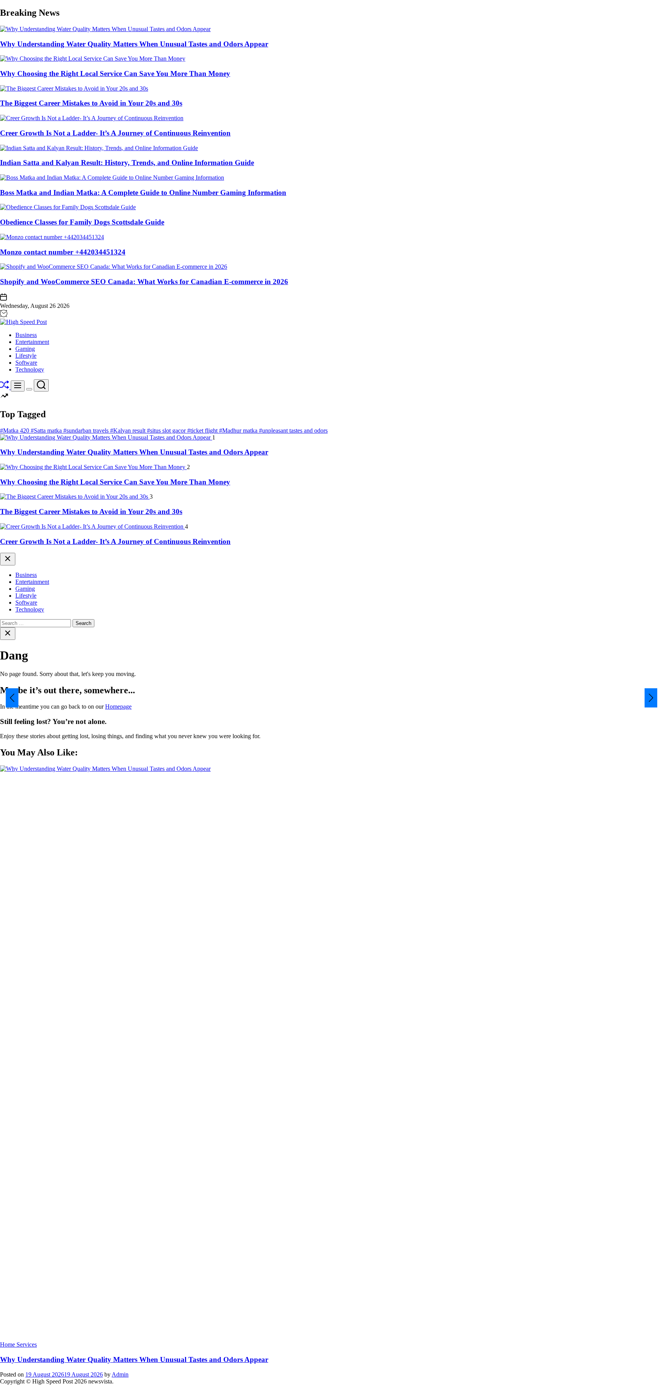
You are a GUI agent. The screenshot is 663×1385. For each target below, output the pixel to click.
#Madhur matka (239, 430)
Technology (29, 369)
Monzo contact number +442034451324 (62, 252)
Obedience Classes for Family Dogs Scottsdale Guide (82, 222)
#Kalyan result (128, 430)
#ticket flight (203, 430)
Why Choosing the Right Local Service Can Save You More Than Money (115, 73)
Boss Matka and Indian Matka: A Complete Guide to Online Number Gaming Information (143, 192)
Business (26, 335)
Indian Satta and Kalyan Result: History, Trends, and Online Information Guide (127, 163)
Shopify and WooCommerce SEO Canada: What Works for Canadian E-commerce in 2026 (144, 282)
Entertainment (32, 342)
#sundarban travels (86, 430)
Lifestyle (25, 355)
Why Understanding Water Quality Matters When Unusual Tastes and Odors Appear (134, 44)
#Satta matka (47, 430)
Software (26, 362)
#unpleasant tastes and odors (293, 430)
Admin (120, 1374)
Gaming (25, 348)
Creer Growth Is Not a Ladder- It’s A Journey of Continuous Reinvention (115, 133)
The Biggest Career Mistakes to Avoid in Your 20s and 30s (91, 103)
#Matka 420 (15, 430)
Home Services (18, 1344)
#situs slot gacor (167, 430)
